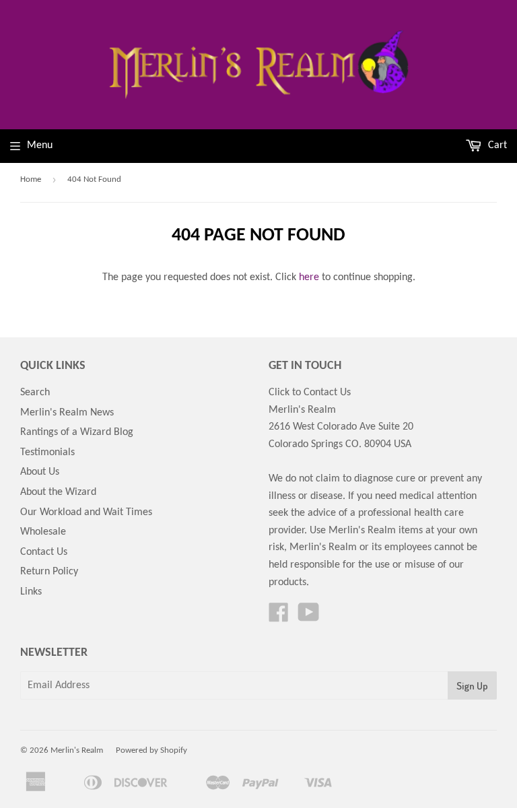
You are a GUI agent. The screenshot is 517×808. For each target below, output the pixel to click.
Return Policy (49, 571)
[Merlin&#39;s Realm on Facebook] (279, 617)
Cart (496, 145)
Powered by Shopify (151, 750)
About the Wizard (58, 492)
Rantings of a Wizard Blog (76, 432)
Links (31, 591)
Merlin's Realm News (67, 412)
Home (30, 179)
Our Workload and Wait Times (86, 512)
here (309, 277)
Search (35, 392)
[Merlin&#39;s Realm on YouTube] (308, 617)
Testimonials (47, 452)
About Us (39, 472)
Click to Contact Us (310, 392)
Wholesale (43, 532)
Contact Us (43, 552)
